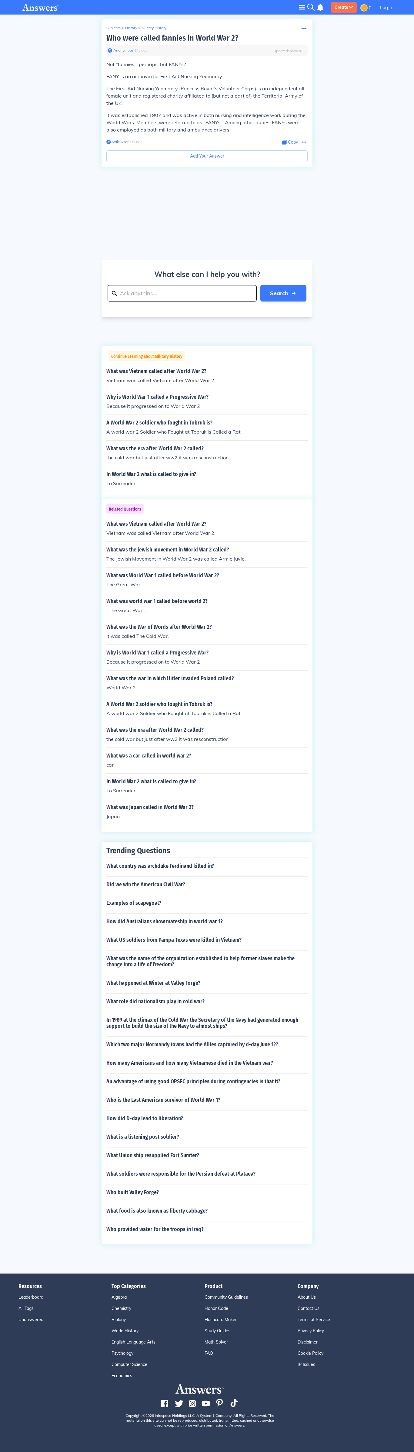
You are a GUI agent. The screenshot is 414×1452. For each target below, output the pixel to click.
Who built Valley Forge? (132, 1192)
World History (125, 1331)
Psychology (122, 1353)
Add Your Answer (207, 156)
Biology (119, 1319)
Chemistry (121, 1308)
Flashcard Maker (221, 1319)
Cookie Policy (310, 1353)
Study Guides (217, 1331)
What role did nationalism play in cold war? (155, 1001)
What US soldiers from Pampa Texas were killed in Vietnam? (174, 940)
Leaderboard (30, 1297)
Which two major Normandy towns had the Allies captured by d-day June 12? (192, 1044)
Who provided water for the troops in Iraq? (155, 1229)
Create (341, 7)
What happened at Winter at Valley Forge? (153, 983)
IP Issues (306, 1364)
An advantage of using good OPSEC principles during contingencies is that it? (193, 1081)
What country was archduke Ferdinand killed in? (160, 866)
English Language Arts (133, 1342)
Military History (154, 27)
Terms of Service (314, 1319)
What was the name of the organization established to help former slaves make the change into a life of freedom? (200, 961)
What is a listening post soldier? (142, 1137)
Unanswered (30, 1319)
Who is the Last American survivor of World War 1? (163, 1100)
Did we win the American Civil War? (145, 884)
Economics (122, 1375)
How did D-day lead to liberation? (144, 1118)
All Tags (26, 1308)
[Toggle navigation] (302, 7)
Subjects (113, 27)
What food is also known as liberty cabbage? (157, 1210)
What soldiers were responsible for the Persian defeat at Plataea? (180, 1174)
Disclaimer (308, 1342)
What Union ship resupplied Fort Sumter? (152, 1155)
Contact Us (308, 1308)
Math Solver (216, 1342)
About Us (307, 1297)
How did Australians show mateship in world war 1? (164, 921)
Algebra (119, 1297)
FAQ (209, 1353)
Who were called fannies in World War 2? (172, 38)
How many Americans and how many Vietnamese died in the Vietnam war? (189, 1063)
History (131, 27)
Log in (386, 7)
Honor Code (216, 1308)
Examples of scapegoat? (133, 903)
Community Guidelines (226, 1297)
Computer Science (129, 1364)
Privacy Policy (311, 1331)
